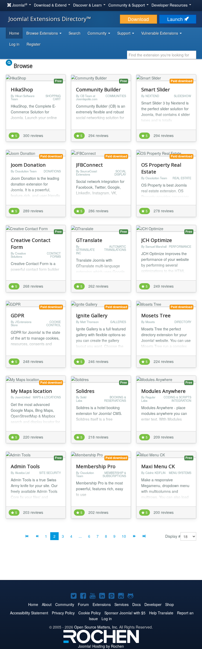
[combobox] (161, 55)
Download (138, 19)
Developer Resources (170, 5)
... (80, 536)
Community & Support (127, 5)
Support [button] (124, 33)
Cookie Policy (89, 612)
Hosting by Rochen (101, 646)
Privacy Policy (63, 612)
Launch (175, 19)
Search (74, 33)
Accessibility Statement (29, 612)
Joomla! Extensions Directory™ (49, 19)
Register (34, 44)
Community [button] (98, 33)
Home (14, 33)
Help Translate (161, 612)
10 (124, 536)
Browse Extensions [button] (42, 33)
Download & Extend (51, 5)
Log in (14, 44)
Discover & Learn (88, 5)
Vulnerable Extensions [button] (160, 33)
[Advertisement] (101, 564)
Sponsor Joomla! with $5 (124, 612)
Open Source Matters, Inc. (96, 627)
